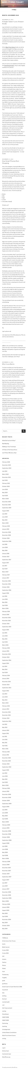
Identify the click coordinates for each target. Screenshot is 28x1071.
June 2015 (5, 636)
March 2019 (5, 523)
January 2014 (5, 678)
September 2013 (6, 687)
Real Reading (5, 443)
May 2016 (4, 602)
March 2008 (5, 858)
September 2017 (6, 559)
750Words (5, 938)
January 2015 (5, 651)
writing (4, 1038)
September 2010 (6, 767)
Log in (3, 1048)
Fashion (4, 962)
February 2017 (6, 575)
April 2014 (5, 672)
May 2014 (4, 669)
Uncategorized (6, 1029)
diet (3, 956)
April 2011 (4, 745)
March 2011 (5, 748)
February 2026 (6, 462)
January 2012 (5, 730)
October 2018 (5, 538)
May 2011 (4, 742)
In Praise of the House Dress (9, 449)
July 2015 (4, 633)
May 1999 (4, 928)
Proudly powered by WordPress (9, 1067)
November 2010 (6, 761)
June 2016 (5, 599)
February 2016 (6, 611)
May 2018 (4, 550)
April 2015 (5, 642)
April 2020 (5, 495)
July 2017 (4, 565)
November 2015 (6, 620)
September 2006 (6, 898)
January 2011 (5, 755)
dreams (4, 959)
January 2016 (5, 614)
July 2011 (4, 736)
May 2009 (5, 815)
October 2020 (6, 486)
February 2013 (6, 706)
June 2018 (5, 547)
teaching (4, 1026)
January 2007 (5, 889)
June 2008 (5, 849)
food (3, 971)
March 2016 (5, 608)
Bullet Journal (5, 947)
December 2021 (6, 477)
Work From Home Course (9, 1035)
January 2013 (5, 709)
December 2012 (6, 712)
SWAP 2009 (5, 1020)
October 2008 (6, 837)
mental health (6, 1002)
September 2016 (6, 590)
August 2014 (5, 663)
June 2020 (5, 489)
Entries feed (5, 1051)
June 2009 (5, 812)
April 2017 (5, 568)
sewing (4, 1011)
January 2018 (5, 553)
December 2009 (6, 794)
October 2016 (5, 587)
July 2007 (4, 883)
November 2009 (6, 797)
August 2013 (5, 690)
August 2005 (5, 910)
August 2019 (5, 510)
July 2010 (4, 773)
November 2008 (6, 834)
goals (3, 980)
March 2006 (5, 901)
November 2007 (6, 870)
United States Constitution (9, 1032)
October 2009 (6, 800)
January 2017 (5, 578)
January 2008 (5, 864)
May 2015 (4, 639)
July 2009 (4, 809)
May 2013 (4, 700)
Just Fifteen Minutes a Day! (9, 452)
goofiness (4, 983)
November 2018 (6, 535)
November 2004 (6, 919)
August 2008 (5, 843)
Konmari (4, 999)
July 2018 (4, 544)
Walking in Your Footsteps (9, 446)
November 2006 (6, 895)
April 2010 (5, 782)
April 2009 (5, 819)
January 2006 (5, 907)
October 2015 (5, 623)
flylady (4, 968)
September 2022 (6, 468)
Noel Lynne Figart (13, 2)
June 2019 (5, 517)
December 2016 (6, 581)
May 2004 (5, 922)
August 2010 (5, 770)
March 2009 (5, 822)
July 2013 (4, 694)
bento (3, 944)
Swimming (5, 1023)
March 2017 (5, 571)
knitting (4, 996)
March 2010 (5, 785)
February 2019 (6, 526)
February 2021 (6, 483)
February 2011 (6, 751)
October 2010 (5, 764)
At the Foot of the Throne (9, 941)
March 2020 (5, 498)
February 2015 (6, 648)
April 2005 (5, 916)
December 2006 (6, 892)
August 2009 (5, 806)
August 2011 (5, 733)
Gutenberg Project (9, 65)
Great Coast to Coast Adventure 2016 (12, 986)
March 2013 (5, 703)
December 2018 (6, 532)
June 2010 (5, 776)
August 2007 (5, 880)
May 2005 (5, 913)
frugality (4, 977)
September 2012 (6, 721)
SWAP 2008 (5, 1017)
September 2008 (6, 840)
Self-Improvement (7, 1008)
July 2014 (4, 666)
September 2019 (6, 507)
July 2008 (4, 846)
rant (3, 1005)
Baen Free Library (10, 47)
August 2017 (5, 562)
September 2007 (6, 876)
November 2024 (6, 465)
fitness (4, 965)
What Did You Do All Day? (9, 440)
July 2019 (4, 514)
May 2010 (4, 779)
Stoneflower (5, 1014)
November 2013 (6, 681)
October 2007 (6, 873)
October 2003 (6, 925)
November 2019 (6, 504)
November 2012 (6, 715)
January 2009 (5, 828)
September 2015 (6, 626)
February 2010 (6, 788)
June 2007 (5, 886)
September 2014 (6, 660)
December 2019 (6, 501)
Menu (14, 9)
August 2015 (5, 629)
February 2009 (6, 825)
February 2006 (6, 904)
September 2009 (6, 803)
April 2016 (5, 605)
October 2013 (5, 684)
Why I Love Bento (8, 364)
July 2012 (4, 724)
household (5, 989)
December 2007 (6, 867)
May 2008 (5, 852)
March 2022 (5, 474)
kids (3, 993)
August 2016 (5, 593)
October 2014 (5, 657)
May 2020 (5, 492)
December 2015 (6, 617)
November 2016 (6, 584)
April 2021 (5, 480)
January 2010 (5, 791)
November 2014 (6, 654)
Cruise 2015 (5, 953)
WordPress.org (6, 1057)
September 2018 (6, 541)
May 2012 (4, 727)
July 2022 (4, 471)
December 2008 (6, 831)
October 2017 (5, 556)
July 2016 (4, 596)
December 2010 (6, 758)
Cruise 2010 (5, 950)
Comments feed (6, 1054)
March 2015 (5, 645)
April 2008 (5, 855)
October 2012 (5, 718)
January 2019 (5, 529)
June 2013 (5, 697)
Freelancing (5, 974)
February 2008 (6, 861)
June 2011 (4, 739)
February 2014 (6, 675)
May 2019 (4, 520)
